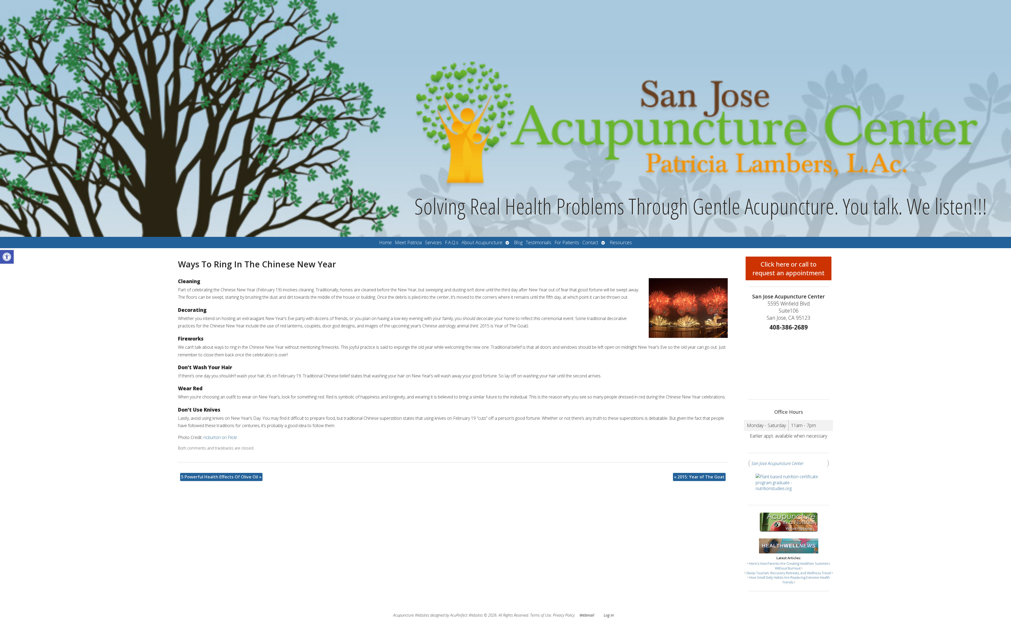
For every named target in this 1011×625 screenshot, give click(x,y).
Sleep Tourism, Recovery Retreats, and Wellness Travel (788, 573)
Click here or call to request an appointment (788, 268)
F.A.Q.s (451, 242)
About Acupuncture (482, 242)
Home (385, 242)
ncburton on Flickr (220, 437)
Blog (518, 242)
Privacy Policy (563, 615)
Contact (590, 242)
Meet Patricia (408, 242)
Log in (609, 615)
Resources (621, 242)
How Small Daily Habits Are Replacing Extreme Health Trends (789, 579)
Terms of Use (540, 615)
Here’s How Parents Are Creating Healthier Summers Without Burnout (789, 566)
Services (433, 242)
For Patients (566, 242)
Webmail (586, 615)
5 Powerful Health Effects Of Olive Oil (221, 477)
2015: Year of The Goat (699, 477)
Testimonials (538, 242)
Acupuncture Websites (411, 615)
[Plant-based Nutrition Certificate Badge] (788, 486)
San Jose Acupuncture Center (777, 463)
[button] (7, 257)
